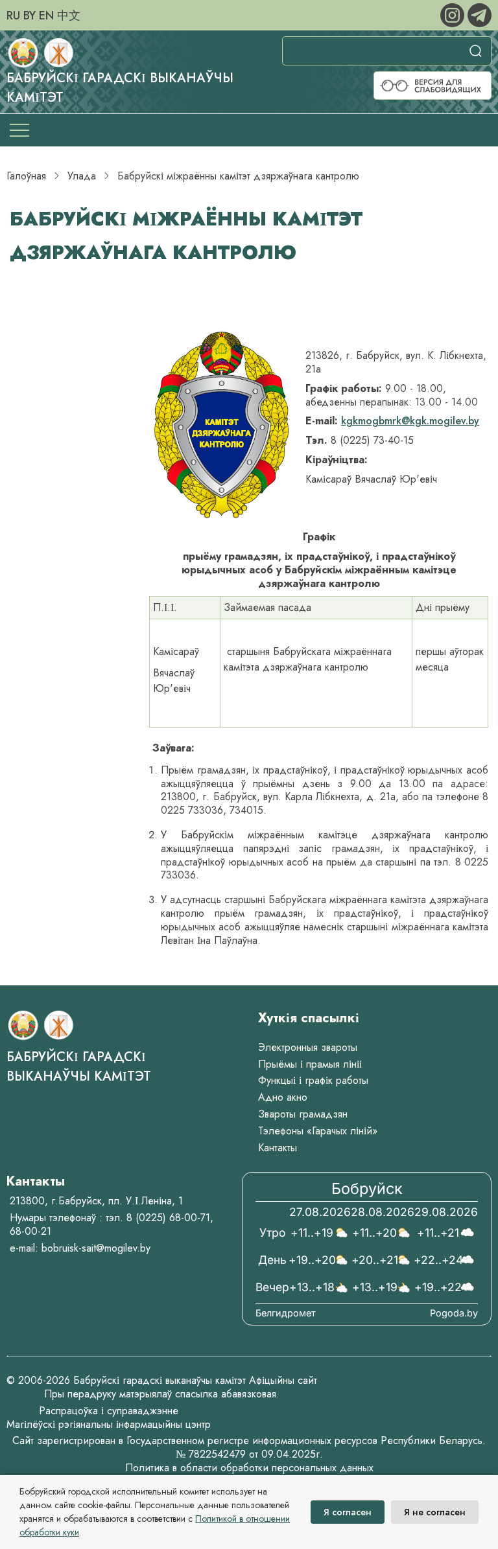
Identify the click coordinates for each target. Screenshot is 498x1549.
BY (29, 15)
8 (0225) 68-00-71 (168, 1217)
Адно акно (282, 1097)
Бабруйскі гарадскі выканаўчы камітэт (78, 1067)
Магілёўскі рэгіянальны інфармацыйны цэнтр (108, 1424)
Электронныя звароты (307, 1047)
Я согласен (348, 1512)
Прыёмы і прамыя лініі (310, 1064)
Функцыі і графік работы (313, 1080)
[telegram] (480, 13)
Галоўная (26, 175)
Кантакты (277, 1147)
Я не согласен (435, 1512)
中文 (68, 15)
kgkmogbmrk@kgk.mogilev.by (410, 420)
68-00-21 (30, 1231)
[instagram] (454, 13)
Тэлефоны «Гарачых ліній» (317, 1130)
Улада (81, 175)
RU (13, 15)
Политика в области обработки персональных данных (249, 1467)
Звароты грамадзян (303, 1114)
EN (46, 15)
